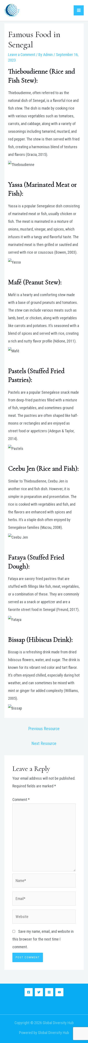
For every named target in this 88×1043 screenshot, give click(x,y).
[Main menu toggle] (79, 10)
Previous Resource (44, 728)
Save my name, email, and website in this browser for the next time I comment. (43, 939)
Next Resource (43, 743)
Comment (21, 799)
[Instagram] (49, 992)
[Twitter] (39, 992)
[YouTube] (59, 992)
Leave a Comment (21, 54)
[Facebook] (29, 992)
